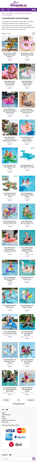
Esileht (3, 13)
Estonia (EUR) (15, 425)
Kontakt (4, 418)
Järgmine (30, 400)
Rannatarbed (10, 13)
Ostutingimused (6, 414)
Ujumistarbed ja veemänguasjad (22, 13)
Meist (3, 416)
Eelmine (6, 400)
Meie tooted (5, 422)
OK (34, 458)
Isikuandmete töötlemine (9, 420)
